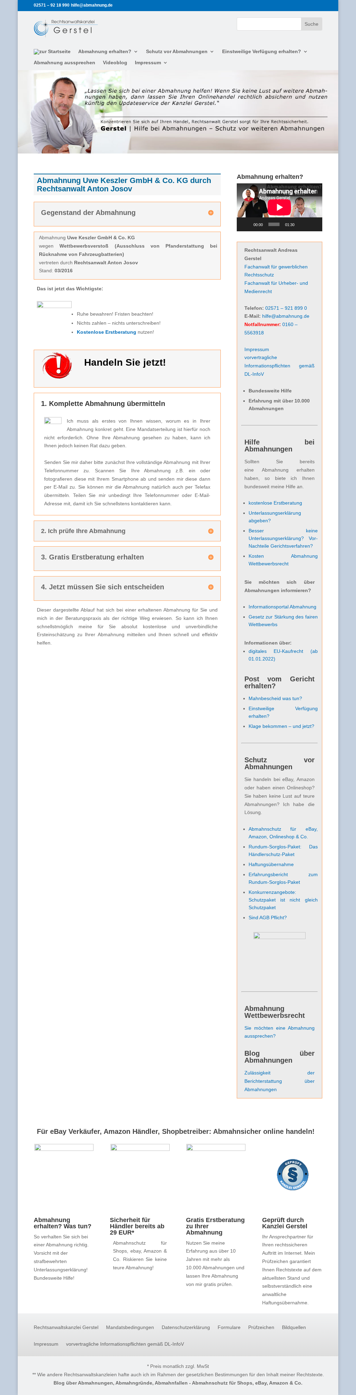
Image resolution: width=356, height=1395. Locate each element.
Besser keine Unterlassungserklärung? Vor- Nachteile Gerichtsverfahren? (283, 538)
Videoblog (115, 62)
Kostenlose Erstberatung (106, 332)
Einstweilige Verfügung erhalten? (261, 51)
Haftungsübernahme (271, 864)
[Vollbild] (313, 224)
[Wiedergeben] (245, 224)
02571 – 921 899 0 (286, 308)
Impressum (148, 62)
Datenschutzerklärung (186, 1327)
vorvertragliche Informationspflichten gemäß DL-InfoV (279, 366)
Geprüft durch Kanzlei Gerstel (284, 1223)
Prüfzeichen (261, 1327)
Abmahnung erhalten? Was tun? (62, 1223)
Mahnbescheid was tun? (275, 698)
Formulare (229, 1327)
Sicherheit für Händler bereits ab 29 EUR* (137, 1226)
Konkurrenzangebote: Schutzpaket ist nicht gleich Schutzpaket (283, 899)
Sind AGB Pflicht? (268, 917)
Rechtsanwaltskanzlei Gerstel (66, 1327)
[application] (279, 207)
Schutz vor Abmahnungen (177, 51)
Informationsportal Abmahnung (282, 606)
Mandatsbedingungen (130, 1327)
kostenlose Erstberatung (275, 503)
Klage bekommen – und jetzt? (281, 726)
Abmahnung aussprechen (64, 62)
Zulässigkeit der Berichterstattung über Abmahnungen (279, 1081)
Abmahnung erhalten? (104, 51)
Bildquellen (294, 1327)
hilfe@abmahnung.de (285, 316)
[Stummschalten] (302, 224)
